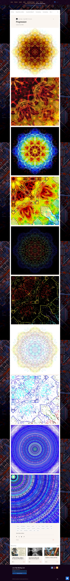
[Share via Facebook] (16, 536)
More (51, 11)
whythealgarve (23, 526)
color (34, 530)
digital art (28, 526)
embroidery (26, 530)
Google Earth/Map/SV (30, 11)
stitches (30, 530)
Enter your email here (16, 569)
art (36, 526)
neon (51, 528)
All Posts (12, 11)
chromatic (33, 528)
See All (58, 545)
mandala (18, 528)
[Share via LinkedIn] (21, 536)
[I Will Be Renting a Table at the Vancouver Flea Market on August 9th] (18, 552)
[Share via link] (24, 536)
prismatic (38, 528)
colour (38, 530)
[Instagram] (54, 568)
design (18, 526)
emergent (43, 528)
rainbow (47, 528)
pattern (47, 526)
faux (39, 526)
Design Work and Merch (20, 11)
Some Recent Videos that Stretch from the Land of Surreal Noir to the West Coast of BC (35, 558)
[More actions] (53, 19)
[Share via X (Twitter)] (19, 536)
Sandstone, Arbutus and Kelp (51, 557)
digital (51, 526)
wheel (18, 530)
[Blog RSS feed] (57, 568)
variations (28, 528)
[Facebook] (52, 568)
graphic (33, 526)
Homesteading (38, 11)
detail (21, 530)
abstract (43, 526)
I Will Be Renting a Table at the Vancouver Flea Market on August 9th (18, 558)
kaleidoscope (23, 528)
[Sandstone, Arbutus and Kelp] (51, 552)
